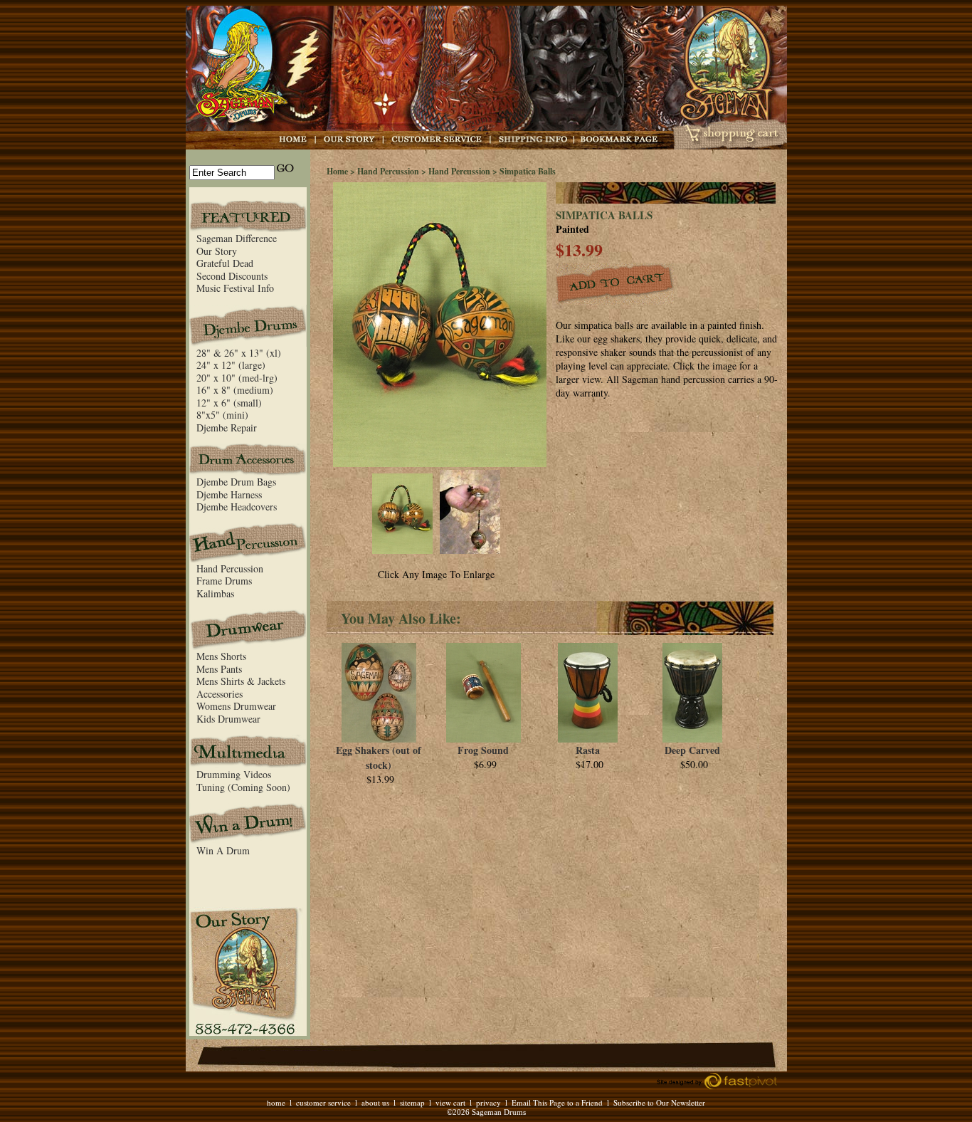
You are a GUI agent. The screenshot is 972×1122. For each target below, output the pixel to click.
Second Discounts (232, 276)
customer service (323, 1102)
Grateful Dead (224, 263)
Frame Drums (224, 580)
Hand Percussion (229, 568)
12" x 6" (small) (229, 402)
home (276, 1102)
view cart (450, 1102)
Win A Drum (223, 850)
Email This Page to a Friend (557, 1102)
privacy (488, 1102)
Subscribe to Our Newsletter (659, 1102)
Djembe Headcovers (236, 506)
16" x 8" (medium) (234, 390)
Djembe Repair (226, 427)
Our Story (216, 251)
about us (375, 1102)
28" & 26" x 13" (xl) (238, 353)
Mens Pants (219, 669)
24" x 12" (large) (230, 365)
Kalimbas (215, 593)
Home (337, 171)
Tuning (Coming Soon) (243, 787)
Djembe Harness (229, 494)
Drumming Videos (233, 774)
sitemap (412, 1102)
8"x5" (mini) (222, 414)
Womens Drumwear (236, 706)
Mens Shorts (221, 656)
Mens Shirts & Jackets (240, 681)
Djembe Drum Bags (236, 481)
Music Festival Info (235, 288)
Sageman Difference (236, 238)
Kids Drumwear (228, 718)
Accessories (219, 694)
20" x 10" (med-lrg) (237, 377)
